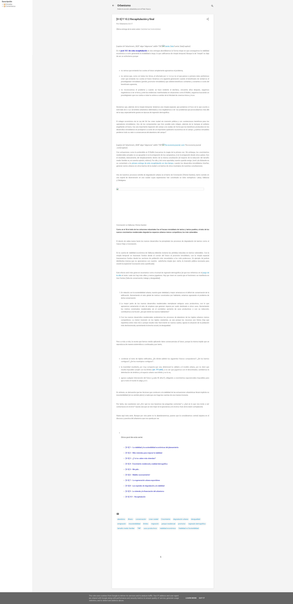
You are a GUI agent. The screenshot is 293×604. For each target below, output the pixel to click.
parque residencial (168, 524)
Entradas (8, 4)
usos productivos (150, 528)
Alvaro (130, 519)
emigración (121, 524)
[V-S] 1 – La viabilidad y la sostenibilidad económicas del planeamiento (152, 447)
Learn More (191, 598)
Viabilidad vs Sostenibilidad (189, 528)
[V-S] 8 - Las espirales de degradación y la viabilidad (145, 486)
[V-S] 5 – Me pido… (133, 469)
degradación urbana (180, 519)
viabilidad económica (168, 528)
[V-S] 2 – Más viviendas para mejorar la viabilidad (144, 453)
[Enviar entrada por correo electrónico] (117, 515)
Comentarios (10, 6)
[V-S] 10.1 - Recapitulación (135, 497)
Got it (202, 598)
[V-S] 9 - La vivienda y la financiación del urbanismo (145, 491)
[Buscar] (212, 6)
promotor (181, 524)
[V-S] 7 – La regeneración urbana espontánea (143, 480)
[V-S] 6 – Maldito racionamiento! (138, 475)
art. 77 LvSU (158, 370)
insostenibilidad (134, 524)
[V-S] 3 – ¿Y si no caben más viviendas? (141, 458)
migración (155, 524)
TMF (139, 528)
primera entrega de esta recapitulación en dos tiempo (152, 163)
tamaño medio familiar (125, 528)
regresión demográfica (196, 524)
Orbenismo (124, 5)
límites (145, 524)
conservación (141, 519)
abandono (121, 519)
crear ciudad (153, 519)
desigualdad (195, 519)
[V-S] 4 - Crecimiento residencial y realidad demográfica (146, 464)
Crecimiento (165, 519)
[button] (207, 19)
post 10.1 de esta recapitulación (134, 51)
